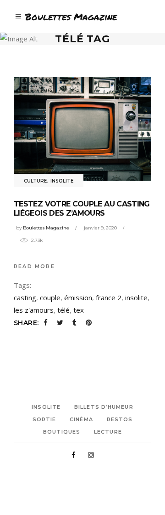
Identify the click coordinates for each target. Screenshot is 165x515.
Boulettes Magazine (46, 228)
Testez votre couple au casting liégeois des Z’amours (82, 208)
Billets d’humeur (103, 407)
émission (78, 297)
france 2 (108, 297)
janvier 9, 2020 (100, 228)
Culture (35, 181)
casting (25, 297)
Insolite (61, 181)
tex (78, 310)
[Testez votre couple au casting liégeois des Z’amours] (82, 129)
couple (50, 297)
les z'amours (34, 310)
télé (63, 310)
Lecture (108, 432)
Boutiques (61, 432)
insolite (136, 297)
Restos (120, 419)
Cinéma (81, 419)
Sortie (44, 419)
